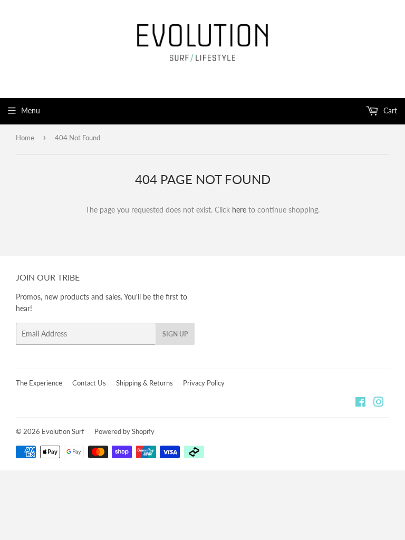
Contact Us (89, 383)
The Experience (39, 383)
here (239, 209)
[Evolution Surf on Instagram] (378, 403)
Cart (389, 110)
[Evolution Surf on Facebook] (360, 403)
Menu (30, 110)
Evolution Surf (63, 431)
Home (25, 137)
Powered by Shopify (124, 431)
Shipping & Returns (144, 383)
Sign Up (175, 334)
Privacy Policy (204, 383)
